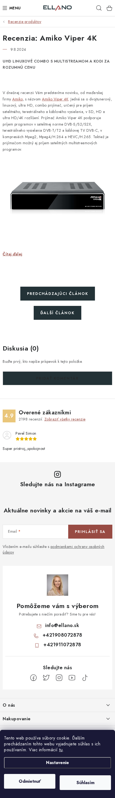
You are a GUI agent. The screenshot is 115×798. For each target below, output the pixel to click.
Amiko (17, 99)
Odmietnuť (30, 781)
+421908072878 (62, 635)
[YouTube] (72, 678)
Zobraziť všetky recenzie (65, 419)
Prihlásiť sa (90, 531)
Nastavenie (57, 763)
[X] (46, 678)
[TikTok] (85, 678)
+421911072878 (62, 644)
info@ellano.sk (62, 625)
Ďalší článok (57, 313)
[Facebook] (33, 678)
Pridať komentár (57, 378)
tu (61, 750)
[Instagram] (59, 678)
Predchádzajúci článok (57, 293)
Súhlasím (85, 783)
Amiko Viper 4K (55, 99)
